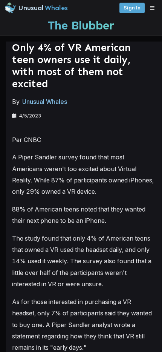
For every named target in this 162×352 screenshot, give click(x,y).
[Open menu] (154, 8)
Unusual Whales (44, 101)
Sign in (132, 8)
